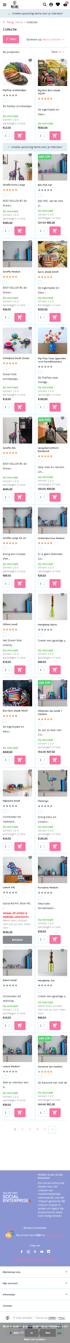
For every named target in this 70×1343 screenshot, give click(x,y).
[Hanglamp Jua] (52, 963)
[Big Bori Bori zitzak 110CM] (52, 73)
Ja (31, 1332)
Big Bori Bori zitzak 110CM (49, 92)
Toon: (55, 52)
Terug (9, 22)
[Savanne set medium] (52, 1049)
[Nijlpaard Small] (17, 783)
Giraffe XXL (9, 447)
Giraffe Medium (11, 271)
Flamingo (43, 800)
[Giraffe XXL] (17, 430)
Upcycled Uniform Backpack (48, 449)
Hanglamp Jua (46, 980)
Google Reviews (55, 1235)
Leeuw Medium (11, 1066)
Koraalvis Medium (48, 887)
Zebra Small (10, 980)
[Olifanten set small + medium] (52, 693)
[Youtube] (41, 1252)
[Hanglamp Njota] (52, 607)
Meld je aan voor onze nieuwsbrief (35, 1259)
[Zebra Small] (17, 963)
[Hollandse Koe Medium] (52, 520)
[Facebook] (21, 1252)
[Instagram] (28, 1252)
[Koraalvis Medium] (52, 870)
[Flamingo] (52, 783)
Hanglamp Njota (47, 624)
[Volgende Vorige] (52, 1129)
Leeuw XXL (9, 887)
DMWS (52, 1318)
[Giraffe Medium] (17, 254)
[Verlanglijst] (58, 4)
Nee (48, 1332)
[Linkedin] (48, 1252)
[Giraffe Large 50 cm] (17, 520)
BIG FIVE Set (45, 184)
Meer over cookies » (35, 1339)
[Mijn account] (51, 5)
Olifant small (10, 624)
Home (19, 22)
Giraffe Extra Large (14, 184)
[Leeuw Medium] (17, 1049)
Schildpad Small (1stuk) (16, 358)
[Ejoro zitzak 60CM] (52, 254)
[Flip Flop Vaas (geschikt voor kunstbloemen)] (52, 341)
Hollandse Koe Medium (51, 538)
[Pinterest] (35, 1252)
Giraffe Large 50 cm (14, 537)
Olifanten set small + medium (50, 712)
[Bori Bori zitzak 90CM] (17, 693)
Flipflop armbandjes (14, 90)
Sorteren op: (34, 39)
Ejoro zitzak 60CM (48, 271)
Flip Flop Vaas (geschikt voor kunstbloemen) (52, 360)
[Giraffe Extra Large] (17, 167)
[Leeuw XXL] (17, 870)
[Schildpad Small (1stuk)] (17, 341)
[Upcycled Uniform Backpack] (52, 430)
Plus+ (62, 1318)
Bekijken (17, 939)
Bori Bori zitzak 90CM (15, 710)
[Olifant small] (17, 607)
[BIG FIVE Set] (52, 167)
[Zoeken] (44, 4)
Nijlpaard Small (11, 800)
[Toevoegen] (20, 135)
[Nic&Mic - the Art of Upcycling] (21, 4)
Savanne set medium (50, 1066)
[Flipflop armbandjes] (17, 73)
